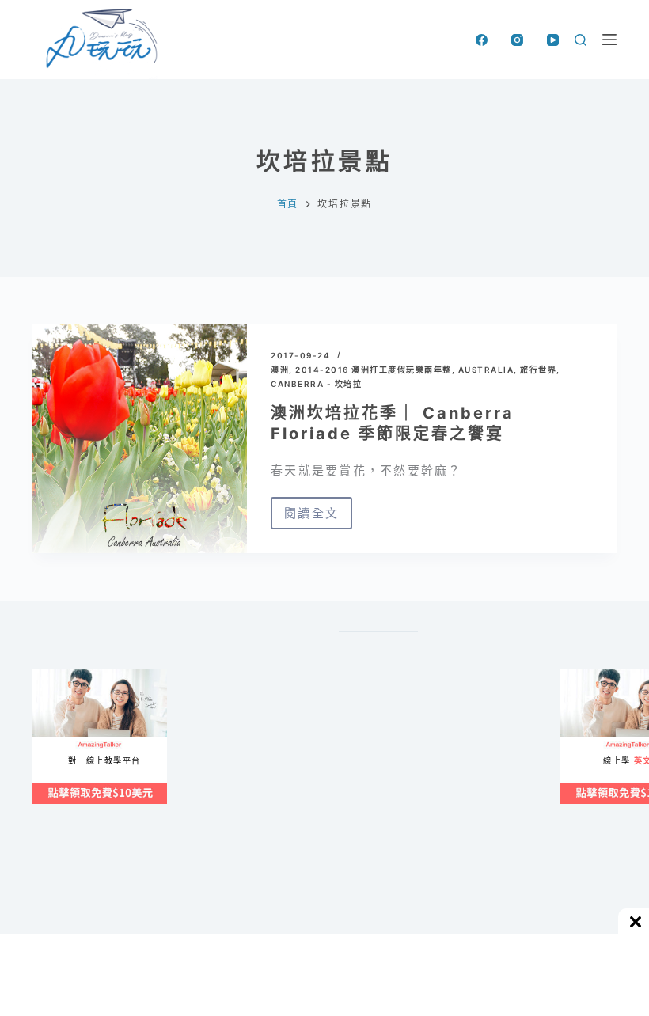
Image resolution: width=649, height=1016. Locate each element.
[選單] (609, 39)
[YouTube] (553, 40)
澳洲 (280, 369)
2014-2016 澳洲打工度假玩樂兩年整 (373, 369)
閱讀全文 (318, 517)
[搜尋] (580, 40)
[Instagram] (517, 40)
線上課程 (47, 675)
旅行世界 (538, 369)
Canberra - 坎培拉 (316, 384)
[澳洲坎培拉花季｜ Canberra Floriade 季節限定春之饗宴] (139, 438)
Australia (486, 369)
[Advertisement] (408, 823)
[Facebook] (482, 40)
